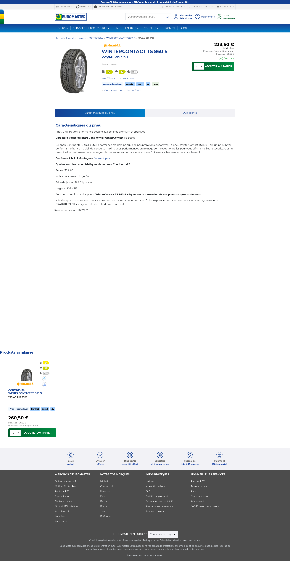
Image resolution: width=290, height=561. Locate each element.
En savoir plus (102, 158)
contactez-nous (113, 344)
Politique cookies (155, 511)
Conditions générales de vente (105, 540)
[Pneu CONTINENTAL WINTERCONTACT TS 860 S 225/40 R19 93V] (27, 372)
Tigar (103, 511)
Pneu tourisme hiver (112, 84)
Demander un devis (203, 7)
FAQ (148, 491)
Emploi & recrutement (109, 7)
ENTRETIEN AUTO (125, 28)
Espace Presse (62, 496)
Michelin (104, 481)
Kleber (103, 501)
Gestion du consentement (187, 540)
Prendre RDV (227, 7)
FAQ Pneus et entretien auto (206, 506)
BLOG (183, 28)
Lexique (150, 481)
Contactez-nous (63, 501)
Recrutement (62, 511)
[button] (44, 378)
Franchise (85, 7)
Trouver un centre (175, 7)
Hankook (105, 491)
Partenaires (61, 521)
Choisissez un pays (161, 534)
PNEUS (61, 28)
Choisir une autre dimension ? (122, 90)
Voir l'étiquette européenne (118, 78)
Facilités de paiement (157, 496)
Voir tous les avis (20, 335)
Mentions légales (132, 540)
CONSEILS (150, 28)
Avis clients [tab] (190, 112)
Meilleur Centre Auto (66, 486)
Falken (103, 496)
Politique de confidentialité (157, 540)
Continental (106, 486)
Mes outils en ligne (155, 486)
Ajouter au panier (218, 66)
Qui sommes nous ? (65, 481)
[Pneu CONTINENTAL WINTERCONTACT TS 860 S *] (75, 72)
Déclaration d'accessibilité (159, 501)
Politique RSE (62, 491)
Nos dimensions (199, 496)
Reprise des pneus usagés (159, 506)
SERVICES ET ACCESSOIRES (90, 28)
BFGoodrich (106, 516)
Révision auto (198, 501)
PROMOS (169, 28)
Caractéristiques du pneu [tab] (100, 112)
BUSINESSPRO (66, 7)
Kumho (104, 506)
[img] (44, 378)
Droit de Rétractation (66, 506)
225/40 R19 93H (115, 57)
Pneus (194, 491)
